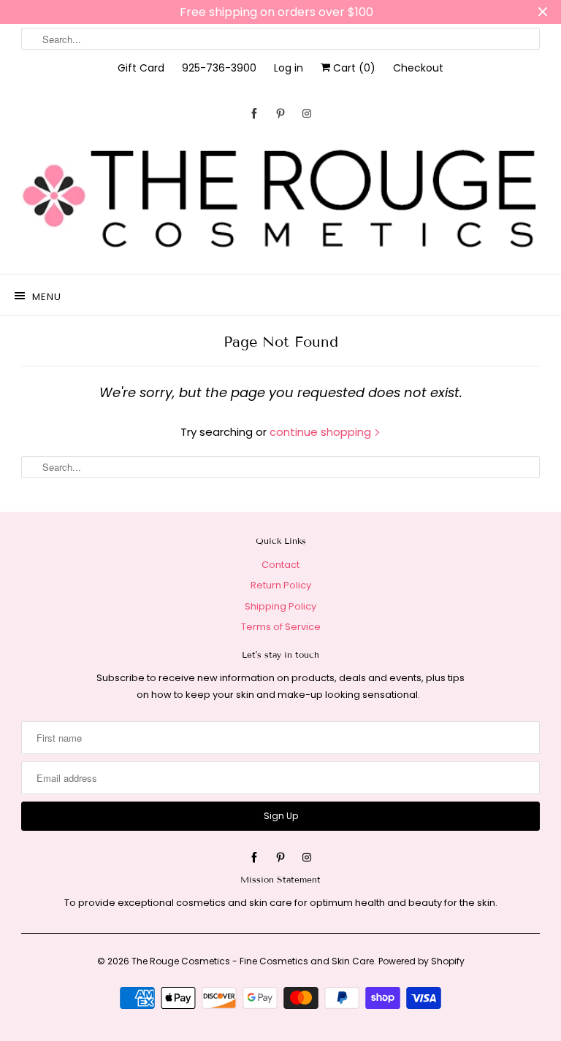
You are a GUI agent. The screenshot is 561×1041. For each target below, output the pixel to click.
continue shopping (322, 431)
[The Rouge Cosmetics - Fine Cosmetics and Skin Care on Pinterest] (280, 113)
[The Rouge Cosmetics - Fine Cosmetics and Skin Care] (280, 200)
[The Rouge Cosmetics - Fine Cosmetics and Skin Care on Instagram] (306, 113)
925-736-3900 (219, 68)
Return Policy (281, 585)
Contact (280, 565)
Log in (288, 68)
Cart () (352, 68)
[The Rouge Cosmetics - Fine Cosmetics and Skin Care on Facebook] (254, 113)
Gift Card (141, 68)
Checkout (418, 68)
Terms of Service (281, 627)
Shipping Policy (280, 606)
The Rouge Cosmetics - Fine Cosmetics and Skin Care (252, 961)
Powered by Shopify (421, 961)
